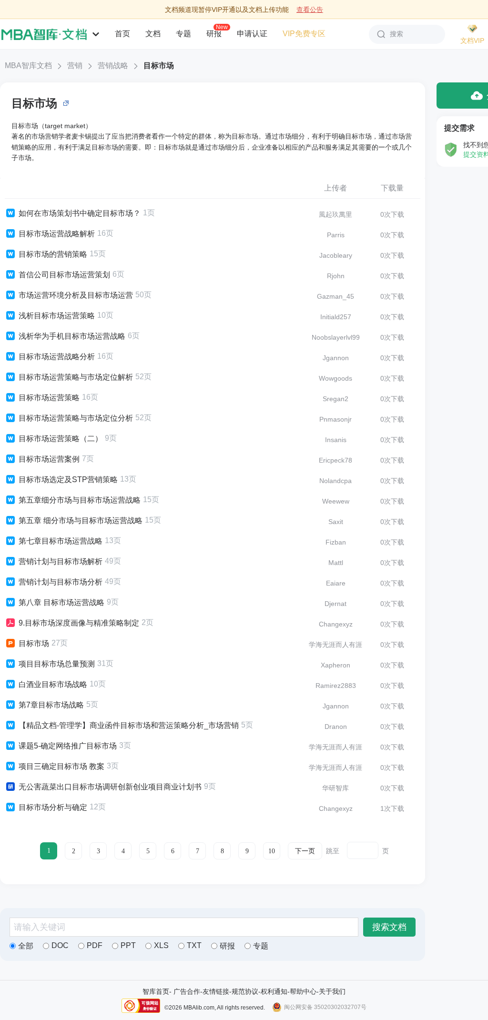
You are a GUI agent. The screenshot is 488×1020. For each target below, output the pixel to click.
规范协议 (245, 991)
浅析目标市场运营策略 (57, 316)
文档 (153, 34)
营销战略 (113, 65)
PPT (128, 945)
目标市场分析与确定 (53, 807)
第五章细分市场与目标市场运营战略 (80, 500)
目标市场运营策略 (49, 398)
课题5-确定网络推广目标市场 (68, 746)
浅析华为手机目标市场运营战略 (72, 336)
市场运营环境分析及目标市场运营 (76, 295)
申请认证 (252, 34)
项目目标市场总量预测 (57, 664)
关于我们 (332, 991)
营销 (74, 65)
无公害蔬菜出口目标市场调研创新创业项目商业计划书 (110, 787)
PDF (94, 945)
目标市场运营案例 (49, 459)
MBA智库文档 (28, 65)
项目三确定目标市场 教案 (61, 766)
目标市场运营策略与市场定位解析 (76, 377)
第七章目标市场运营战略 (60, 541)
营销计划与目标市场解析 (60, 561)
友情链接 (216, 991)
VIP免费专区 (304, 34)
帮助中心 (303, 991)
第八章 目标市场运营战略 (61, 602)
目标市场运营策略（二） (60, 438)
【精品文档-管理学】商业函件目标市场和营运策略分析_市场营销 (129, 725)
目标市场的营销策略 (53, 254)
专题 (183, 34)
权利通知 (274, 991)
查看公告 (309, 9)
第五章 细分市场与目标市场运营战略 (80, 520)
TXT (194, 945)
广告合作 (186, 991)
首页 (122, 34)
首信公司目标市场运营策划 (64, 275)
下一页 (305, 851)
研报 (214, 33)
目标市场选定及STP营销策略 (68, 479)
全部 (25, 946)
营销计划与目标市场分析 (60, 582)
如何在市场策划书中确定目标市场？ (80, 213)
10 (271, 851)
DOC (60, 945)
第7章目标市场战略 (51, 705)
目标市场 (158, 65)
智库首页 (155, 991)
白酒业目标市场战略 (53, 684)
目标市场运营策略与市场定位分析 (76, 418)
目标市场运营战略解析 (57, 234)
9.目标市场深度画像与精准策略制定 (79, 623)
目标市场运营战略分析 (57, 357)
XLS (161, 945)
